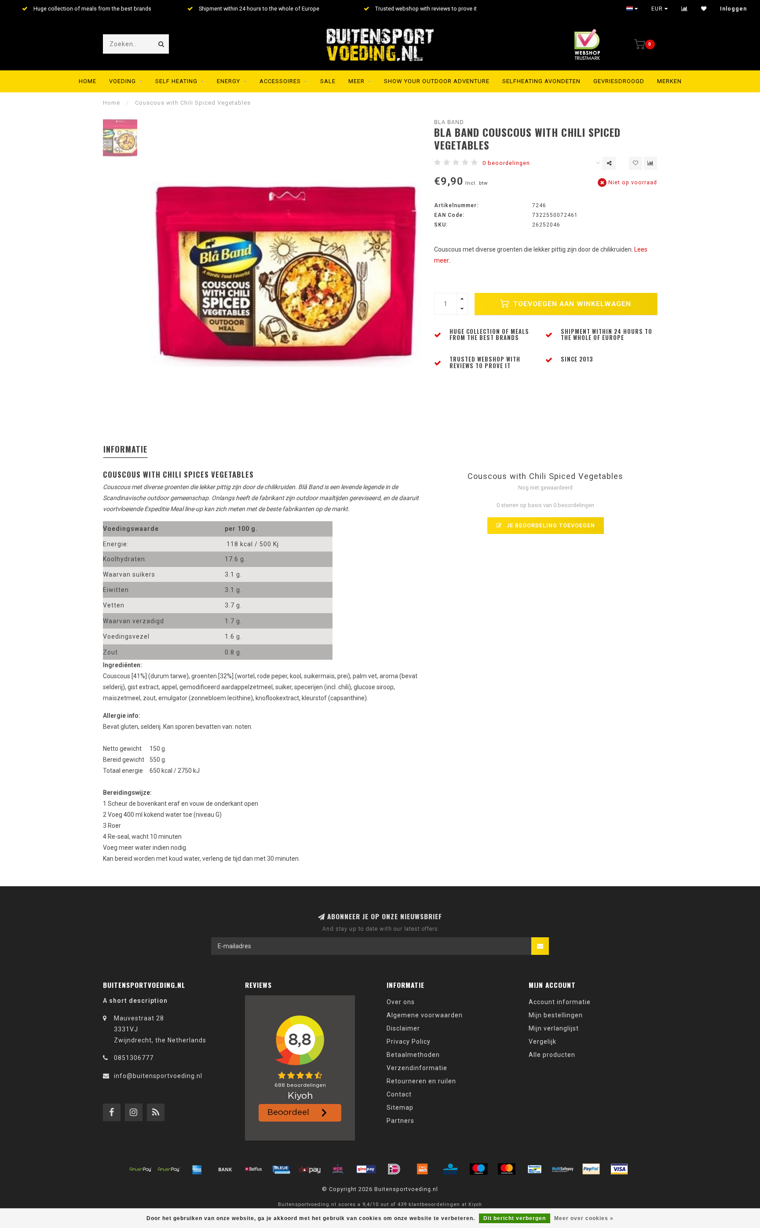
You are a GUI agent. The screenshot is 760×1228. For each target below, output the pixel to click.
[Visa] (619, 1169)
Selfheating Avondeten (541, 81)
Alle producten (552, 1054)
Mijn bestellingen (556, 1015)
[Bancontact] (535, 1169)
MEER (356, 81)
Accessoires (280, 81)
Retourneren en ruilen (421, 1081)
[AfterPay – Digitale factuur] (169, 1169)
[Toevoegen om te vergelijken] (650, 163)
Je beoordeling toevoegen (549, 525)
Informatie (125, 449)
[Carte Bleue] (281, 1169)
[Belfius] (253, 1169)
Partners (400, 1120)
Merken (669, 81)
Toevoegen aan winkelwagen (571, 304)
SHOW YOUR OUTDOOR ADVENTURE (437, 81)
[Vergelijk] (684, 9)
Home (87, 81)
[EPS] (338, 1169)
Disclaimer (403, 1028)
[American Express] (197, 1169)
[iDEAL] (394, 1169)
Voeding (122, 81)
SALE (328, 81)
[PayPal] (591, 1169)
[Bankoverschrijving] (225, 1169)
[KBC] (450, 1169)
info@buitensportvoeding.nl (158, 1075)
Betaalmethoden (413, 1054)
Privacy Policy (409, 1041)
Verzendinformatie (417, 1067)
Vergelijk (542, 1041)
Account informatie (560, 1001)
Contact (399, 1094)
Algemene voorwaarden (425, 1015)
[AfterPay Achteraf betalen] (141, 1169)
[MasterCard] (507, 1169)
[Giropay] (366, 1169)
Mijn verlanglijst (554, 1028)
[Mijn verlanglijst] (704, 9)
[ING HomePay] (422, 1169)
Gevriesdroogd (618, 81)
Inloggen (733, 9)
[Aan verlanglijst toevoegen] (635, 163)
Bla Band (449, 122)
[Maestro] (479, 1169)
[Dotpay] (310, 1169)
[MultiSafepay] (563, 1169)
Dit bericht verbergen (514, 1218)
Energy (228, 81)
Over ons (401, 1001)
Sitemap (400, 1107)
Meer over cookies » (584, 1218)
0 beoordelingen (506, 163)
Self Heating (176, 81)
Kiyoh (475, 1204)
